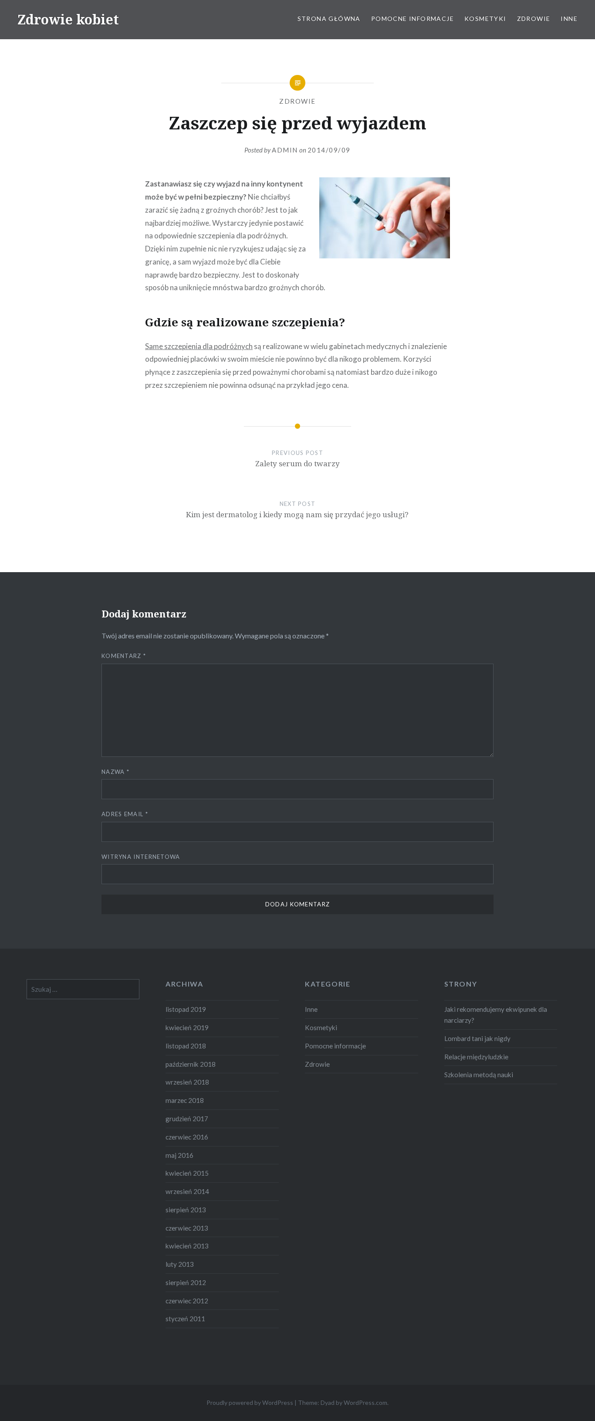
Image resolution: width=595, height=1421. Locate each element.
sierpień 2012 (186, 1282)
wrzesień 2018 (187, 1082)
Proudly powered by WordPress (249, 1402)
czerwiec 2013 (187, 1228)
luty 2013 (180, 1264)
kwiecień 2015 (187, 1173)
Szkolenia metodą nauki (478, 1074)
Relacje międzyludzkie (476, 1057)
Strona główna (329, 18)
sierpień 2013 (186, 1210)
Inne (569, 18)
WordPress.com (365, 1402)
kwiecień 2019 (187, 1027)
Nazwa (115, 771)
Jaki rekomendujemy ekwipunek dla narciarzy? (495, 1014)
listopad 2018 (186, 1046)
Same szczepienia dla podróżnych (199, 346)
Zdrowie (534, 18)
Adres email (124, 814)
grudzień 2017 (187, 1119)
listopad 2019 (186, 1009)
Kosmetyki (485, 18)
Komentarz (123, 655)
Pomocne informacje (412, 18)
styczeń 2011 (185, 1319)
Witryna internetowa (140, 856)
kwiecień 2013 (187, 1246)
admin (285, 150)
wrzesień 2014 (187, 1191)
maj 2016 (179, 1155)
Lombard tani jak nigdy (477, 1038)
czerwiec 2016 (187, 1137)
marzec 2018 (185, 1100)
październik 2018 (191, 1064)
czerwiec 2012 (187, 1301)
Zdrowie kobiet (68, 19)
